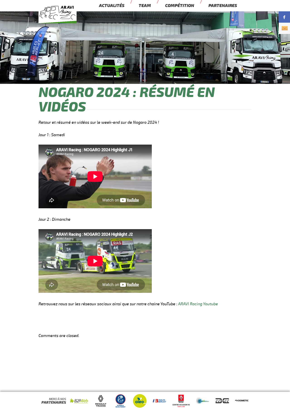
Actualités (111, 5)
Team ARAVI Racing (66, 19)
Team (145, 5)
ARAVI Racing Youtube (198, 303)
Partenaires (222, 5)
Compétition (179, 5)
